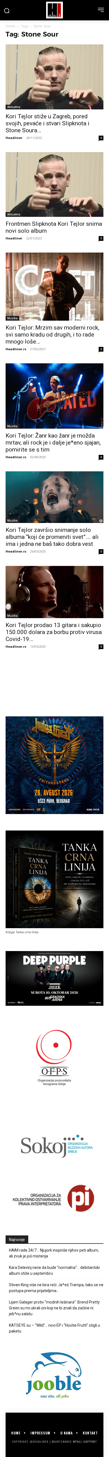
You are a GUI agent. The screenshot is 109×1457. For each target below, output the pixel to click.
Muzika (12, 318)
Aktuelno (13, 107)
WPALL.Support (85, 1441)
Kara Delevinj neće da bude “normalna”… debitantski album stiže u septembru (54, 1270)
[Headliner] (54, 10)
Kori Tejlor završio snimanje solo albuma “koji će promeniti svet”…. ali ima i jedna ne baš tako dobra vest (52, 537)
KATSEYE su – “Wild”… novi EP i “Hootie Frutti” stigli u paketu (54, 1328)
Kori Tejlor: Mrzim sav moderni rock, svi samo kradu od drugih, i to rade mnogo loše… (52, 334)
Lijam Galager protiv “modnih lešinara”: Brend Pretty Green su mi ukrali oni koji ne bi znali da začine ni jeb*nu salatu (54, 1308)
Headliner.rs (16, 349)
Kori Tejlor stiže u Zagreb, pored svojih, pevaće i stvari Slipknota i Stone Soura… (47, 123)
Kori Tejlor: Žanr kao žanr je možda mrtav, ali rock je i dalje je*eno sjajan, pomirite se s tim (53, 442)
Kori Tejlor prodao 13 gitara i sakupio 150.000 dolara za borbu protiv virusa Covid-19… (54, 632)
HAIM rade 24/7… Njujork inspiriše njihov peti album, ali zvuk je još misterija (54, 1253)
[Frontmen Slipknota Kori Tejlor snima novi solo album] (54, 184)
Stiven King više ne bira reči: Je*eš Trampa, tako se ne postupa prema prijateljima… (56, 1288)
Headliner (14, 138)
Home (10, 26)
